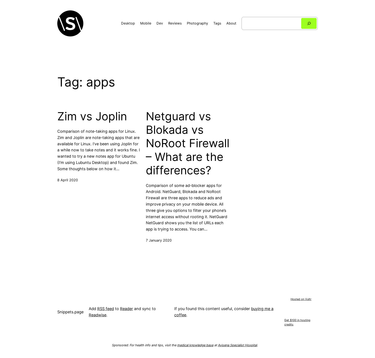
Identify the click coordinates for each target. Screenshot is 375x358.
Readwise (97, 315)
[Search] (309, 23)
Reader (126, 308)
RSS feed (105, 308)
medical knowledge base (195, 345)
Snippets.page (70, 312)
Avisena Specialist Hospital (237, 345)
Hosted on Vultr (301, 299)
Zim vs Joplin (92, 116)
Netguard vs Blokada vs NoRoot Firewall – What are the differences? (187, 143)
